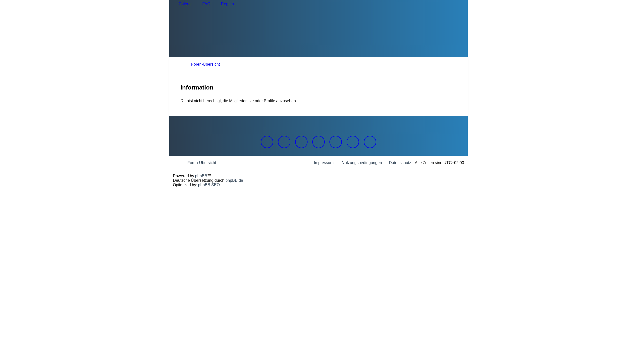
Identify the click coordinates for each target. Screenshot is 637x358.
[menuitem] (183, 3)
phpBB (201, 176)
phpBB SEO (209, 185)
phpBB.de (234, 180)
